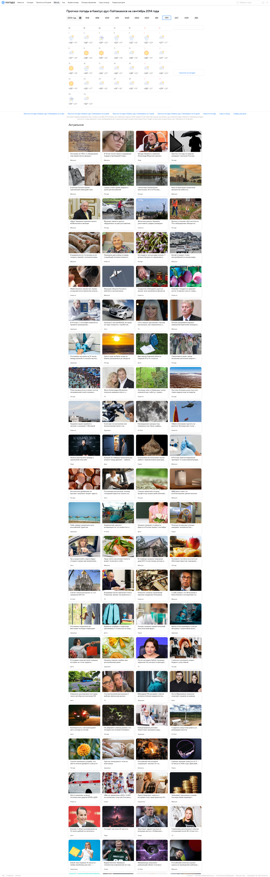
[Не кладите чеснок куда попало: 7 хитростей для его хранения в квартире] (152, 248)
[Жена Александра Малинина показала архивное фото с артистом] (118, 383)
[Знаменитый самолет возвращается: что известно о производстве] (118, 518)
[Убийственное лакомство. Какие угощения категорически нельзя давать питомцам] (84, 282)
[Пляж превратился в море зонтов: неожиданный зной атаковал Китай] (84, 383)
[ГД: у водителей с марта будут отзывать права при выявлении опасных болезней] (84, 552)
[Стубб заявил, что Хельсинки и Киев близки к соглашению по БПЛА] (185, 585)
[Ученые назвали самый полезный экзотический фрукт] (152, 619)
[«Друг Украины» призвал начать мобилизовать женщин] (84, 214)
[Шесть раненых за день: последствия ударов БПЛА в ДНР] (84, 788)
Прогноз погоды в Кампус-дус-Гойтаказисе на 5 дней (88, 114)
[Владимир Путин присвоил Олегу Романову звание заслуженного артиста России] (118, 585)
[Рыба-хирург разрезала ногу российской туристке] (84, 518)
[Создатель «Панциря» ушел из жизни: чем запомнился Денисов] (152, 282)
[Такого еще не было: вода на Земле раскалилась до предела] (118, 349)
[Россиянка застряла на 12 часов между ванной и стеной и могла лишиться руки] (84, 349)
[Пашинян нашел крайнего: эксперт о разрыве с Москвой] (84, 417)
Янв (87, 18)
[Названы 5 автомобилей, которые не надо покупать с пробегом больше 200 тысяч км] (118, 315)
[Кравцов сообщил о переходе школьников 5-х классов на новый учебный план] (118, 619)
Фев (97, 18)
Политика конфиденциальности (204, 875)
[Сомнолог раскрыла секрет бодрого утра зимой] (185, 653)
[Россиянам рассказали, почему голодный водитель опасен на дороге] (118, 484)
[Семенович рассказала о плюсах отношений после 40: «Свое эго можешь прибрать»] (185, 822)
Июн (137, 18)
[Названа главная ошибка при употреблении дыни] (118, 653)
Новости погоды (209, 114)
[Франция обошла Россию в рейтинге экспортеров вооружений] (118, 282)
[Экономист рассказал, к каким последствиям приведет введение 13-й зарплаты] (185, 788)
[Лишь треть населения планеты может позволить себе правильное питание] (118, 552)
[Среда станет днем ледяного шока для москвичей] (118, 180)
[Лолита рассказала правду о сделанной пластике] (84, 450)
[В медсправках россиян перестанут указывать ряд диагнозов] (152, 720)
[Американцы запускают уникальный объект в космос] (152, 855)
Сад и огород (224, 114)
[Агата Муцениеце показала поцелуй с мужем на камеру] (185, 687)
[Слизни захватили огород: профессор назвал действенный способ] (152, 484)
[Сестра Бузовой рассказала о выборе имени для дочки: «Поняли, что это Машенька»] (118, 687)
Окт (176, 18)
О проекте (190, 875)
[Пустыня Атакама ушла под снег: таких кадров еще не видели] (185, 383)
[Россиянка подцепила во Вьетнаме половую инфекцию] (84, 619)
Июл (147, 18)
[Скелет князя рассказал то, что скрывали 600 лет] (84, 585)
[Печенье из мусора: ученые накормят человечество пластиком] (185, 518)
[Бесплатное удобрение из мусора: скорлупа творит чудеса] (84, 484)
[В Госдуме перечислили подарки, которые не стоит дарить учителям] (84, 653)
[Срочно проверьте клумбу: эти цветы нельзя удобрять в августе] (84, 754)
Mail (3, 875)
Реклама (17, 875)
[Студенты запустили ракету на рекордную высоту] (185, 720)
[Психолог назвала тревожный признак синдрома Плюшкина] (152, 585)
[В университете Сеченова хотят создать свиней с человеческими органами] (84, 248)
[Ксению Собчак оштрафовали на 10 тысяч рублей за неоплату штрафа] (84, 822)
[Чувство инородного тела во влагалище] (118, 754)
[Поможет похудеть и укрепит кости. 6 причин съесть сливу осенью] (185, 282)
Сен (167, 18)
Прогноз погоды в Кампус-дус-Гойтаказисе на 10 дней (179, 114)
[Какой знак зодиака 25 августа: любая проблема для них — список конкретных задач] (84, 855)
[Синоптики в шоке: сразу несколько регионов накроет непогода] (185, 349)
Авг (156, 18)
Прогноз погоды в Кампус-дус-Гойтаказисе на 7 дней (133, 114)
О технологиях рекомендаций (225, 875)
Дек (196, 18)
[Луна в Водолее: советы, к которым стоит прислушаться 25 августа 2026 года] (152, 788)
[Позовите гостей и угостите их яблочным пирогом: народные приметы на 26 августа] (185, 552)
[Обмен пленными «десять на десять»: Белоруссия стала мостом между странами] (185, 417)
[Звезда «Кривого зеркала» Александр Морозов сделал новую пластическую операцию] (152, 146)
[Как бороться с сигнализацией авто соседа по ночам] (84, 720)
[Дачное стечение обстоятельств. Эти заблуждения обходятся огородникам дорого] (185, 214)
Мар (107, 18)
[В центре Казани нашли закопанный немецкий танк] (84, 180)
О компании (10, 875)
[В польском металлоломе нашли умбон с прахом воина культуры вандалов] (152, 450)
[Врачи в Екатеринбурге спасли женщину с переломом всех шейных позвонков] (185, 619)
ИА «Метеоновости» (262, 875)
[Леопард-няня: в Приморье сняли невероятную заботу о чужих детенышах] (152, 383)
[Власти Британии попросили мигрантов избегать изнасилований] (185, 180)
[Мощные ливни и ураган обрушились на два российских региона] (118, 214)
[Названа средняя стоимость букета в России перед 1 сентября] (152, 518)
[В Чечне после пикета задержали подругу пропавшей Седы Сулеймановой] (118, 146)
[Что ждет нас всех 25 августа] (118, 822)
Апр (117, 18)
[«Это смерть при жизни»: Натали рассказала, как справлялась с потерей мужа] (152, 315)
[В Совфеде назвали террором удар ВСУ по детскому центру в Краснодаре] (152, 552)
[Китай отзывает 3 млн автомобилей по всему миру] (185, 248)
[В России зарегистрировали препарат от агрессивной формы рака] (185, 450)
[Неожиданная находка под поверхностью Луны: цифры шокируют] (152, 417)
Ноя (186, 18)
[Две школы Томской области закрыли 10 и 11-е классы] (152, 349)
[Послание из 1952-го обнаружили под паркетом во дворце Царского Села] (84, 146)
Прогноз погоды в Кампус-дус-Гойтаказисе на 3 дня (44, 114)
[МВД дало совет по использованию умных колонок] (185, 484)
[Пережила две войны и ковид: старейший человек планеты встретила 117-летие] (118, 248)
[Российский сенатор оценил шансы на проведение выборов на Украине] (185, 855)
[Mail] (3, 2)
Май (127, 18)
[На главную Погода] (10, 2)
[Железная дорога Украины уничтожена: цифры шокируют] (152, 214)
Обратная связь (240, 875)
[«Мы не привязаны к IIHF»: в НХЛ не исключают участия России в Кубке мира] (118, 788)
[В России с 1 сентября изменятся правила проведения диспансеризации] (84, 315)
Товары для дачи (239, 114)
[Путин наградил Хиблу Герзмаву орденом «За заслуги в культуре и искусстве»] (152, 653)
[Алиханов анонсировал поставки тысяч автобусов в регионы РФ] (84, 687)
